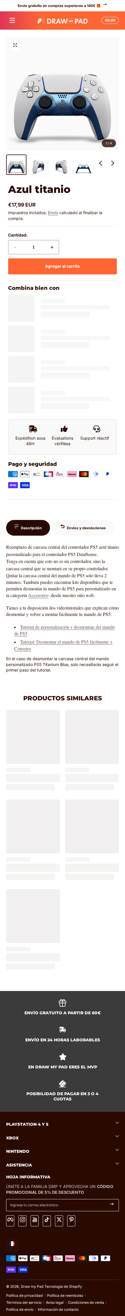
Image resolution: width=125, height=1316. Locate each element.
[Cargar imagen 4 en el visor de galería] (83, 164)
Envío (53, 212)
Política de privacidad (24, 1295)
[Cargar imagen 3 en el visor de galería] (61, 164)
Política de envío (19, 1309)
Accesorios (38, 595)
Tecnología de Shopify (63, 1286)
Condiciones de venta (86, 1302)
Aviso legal (55, 1302)
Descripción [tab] (31, 528)
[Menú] (12, 20)
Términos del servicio (24, 1302)
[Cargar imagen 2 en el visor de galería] (38, 164)
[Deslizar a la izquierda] (100, 165)
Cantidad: (18, 234)
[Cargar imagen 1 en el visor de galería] (16, 164)
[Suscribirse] (112, 1205)
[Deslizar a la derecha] (113, 165)
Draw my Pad (32, 1286)
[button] (109, 20)
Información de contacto (58, 1309)
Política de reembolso (65, 1295)
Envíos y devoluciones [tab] (86, 528)
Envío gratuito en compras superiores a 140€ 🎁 (58, 5)
